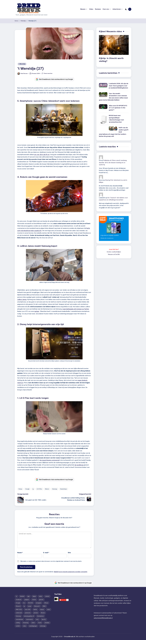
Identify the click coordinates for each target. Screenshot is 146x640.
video (24, 626)
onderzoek (19, 612)
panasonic (28, 612)
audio (40, 596)
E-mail (46, 553)
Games (34, 599)
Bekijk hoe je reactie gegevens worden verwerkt (70, 572)
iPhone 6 (18, 606)
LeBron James (22, 299)
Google (27, 489)
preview (36, 612)
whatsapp (42, 626)
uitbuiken (47, 622)
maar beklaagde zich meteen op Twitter (75, 309)
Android (22, 596)
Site (69, 553)
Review (43, 612)
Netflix (35, 609)
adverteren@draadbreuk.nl (103, 618)
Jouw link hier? (114, 249)
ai (16, 596)
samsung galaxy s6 (29, 616)
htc (24, 603)
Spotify (44, 619)
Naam (20, 553)
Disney (20, 489)
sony (37, 619)
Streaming (25, 622)
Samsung (54, 489)
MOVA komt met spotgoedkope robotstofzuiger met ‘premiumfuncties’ (116, 119)
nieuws (42, 609)
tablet (33, 622)
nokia (48, 609)
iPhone (46, 603)
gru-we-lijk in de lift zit (42, 154)
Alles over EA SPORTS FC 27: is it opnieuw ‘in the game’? (118, 108)
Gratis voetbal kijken (114, 252)
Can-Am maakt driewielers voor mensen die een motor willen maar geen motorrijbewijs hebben (113, 97)
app (28, 596)
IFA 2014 (30, 603)
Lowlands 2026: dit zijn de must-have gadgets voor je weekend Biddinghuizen (118, 86)
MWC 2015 (19, 609)
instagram (38, 603)
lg (33, 489)
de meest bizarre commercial (49, 460)
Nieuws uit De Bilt (114, 254)
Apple (34, 596)
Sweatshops (63, 489)
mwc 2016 (27, 609)
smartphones (19, 619)
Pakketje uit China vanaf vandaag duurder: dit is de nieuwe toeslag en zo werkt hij (113, 162)
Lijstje (29, 606)
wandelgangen (33, 626)
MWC (44, 606)
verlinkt (18, 626)
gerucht (41, 599)
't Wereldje (22, 64)
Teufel (39, 622)
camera (47, 596)
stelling (18, 622)
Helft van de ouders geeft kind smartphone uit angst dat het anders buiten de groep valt (113, 132)
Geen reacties (48, 73)
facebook (18, 599)
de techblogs (79, 465)
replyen (36, 311)
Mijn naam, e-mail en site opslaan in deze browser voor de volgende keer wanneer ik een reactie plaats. (51, 561)
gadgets (27, 599)
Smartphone (40, 616)
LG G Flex (39, 489)
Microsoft (37, 606)
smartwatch (29, 619)
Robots (47, 489)
